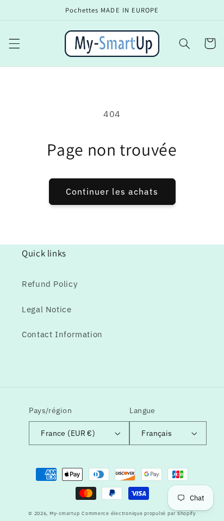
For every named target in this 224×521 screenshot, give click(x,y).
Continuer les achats (112, 191)
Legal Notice (47, 309)
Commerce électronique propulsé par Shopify (139, 513)
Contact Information (62, 334)
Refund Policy (49, 284)
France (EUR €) (68, 433)
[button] (14, 43)
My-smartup (64, 513)
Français (156, 433)
